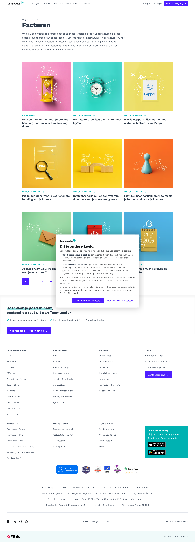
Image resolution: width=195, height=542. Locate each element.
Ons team (104, 367)
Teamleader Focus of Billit (135, 505)
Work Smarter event (63, 390)
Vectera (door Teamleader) (20, 452)
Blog (24, 19)
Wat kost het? (13, 458)
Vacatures (104, 379)
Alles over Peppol (62, 367)
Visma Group (167, 536)
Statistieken (12, 385)
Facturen (33, 19)
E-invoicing (48, 487)
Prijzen (47, 3)
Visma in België (181, 536)
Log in (148, 3)
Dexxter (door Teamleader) (20, 446)
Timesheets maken (57, 499)
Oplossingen (34, 3)
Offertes (10, 373)
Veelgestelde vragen (63, 435)
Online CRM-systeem (84, 487)
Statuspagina (59, 446)
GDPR (102, 446)
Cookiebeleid (105, 440)
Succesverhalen (61, 373)
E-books (57, 361)
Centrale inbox (14, 408)
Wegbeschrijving (107, 390)
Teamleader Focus (15, 429)
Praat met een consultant (158, 361)
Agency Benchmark (62, 396)
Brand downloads (108, 373)
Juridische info (106, 429)
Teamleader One (14, 440)
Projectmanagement (16, 379)
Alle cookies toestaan (88, 300)
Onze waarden (106, 361)
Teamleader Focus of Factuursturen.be (66, 505)
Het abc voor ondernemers (66, 3)
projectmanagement (82, 493)
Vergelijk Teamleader (63, 379)
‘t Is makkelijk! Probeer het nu (27, 330)
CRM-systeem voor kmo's (116, 487)
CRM (8, 355)
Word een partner (154, 355)
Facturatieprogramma (53, 493)
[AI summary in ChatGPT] (26, 521)
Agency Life (58, 402)
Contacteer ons (156, 375)
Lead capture (13, 396)
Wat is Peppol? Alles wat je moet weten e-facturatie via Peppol (108, 499)
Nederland (73, 293)
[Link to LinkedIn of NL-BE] (14, 521)
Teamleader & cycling (109, 385)
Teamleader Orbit (15, 435)
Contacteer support (63, 429)
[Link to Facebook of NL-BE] (7, 521)
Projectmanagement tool (113, 493)
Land (85, 521)
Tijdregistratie (141, 493)
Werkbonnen (13, 402)
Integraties (12, 414)
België (62, 293)
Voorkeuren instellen (120, 300)
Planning (10, 390)
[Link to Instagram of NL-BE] (20, 521)
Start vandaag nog (174, 3)
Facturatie (142, 487)
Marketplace (59, 385)
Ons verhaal (105, 355)
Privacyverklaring (107, 435)
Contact (86, 3)
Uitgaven (10, 367)
